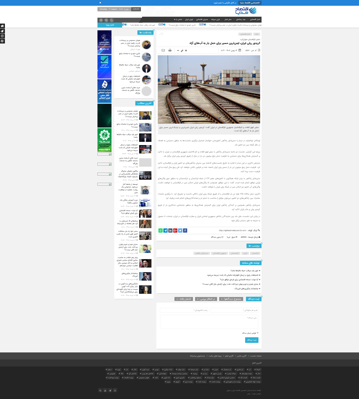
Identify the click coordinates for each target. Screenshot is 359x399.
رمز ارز (205, 373)
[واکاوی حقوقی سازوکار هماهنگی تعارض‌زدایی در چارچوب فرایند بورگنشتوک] (134, 175)
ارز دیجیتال (227, 369)
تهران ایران (189, 19)
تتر (127, 369)
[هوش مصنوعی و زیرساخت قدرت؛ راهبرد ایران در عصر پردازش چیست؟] (134, 44)
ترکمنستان (235, 253)
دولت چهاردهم (247, 373)
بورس (156, 369)
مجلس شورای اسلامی (227, 377)
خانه (256, 34)
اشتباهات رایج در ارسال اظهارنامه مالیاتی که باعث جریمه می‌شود (126, 25)
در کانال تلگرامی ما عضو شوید (225, 2)
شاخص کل (132, 373)
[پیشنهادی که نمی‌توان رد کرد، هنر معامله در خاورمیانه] (134, 224)
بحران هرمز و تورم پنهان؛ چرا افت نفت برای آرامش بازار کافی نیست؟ (230, 284)
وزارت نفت (202, 381)
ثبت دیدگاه (251, 340)
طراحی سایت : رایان (254, 393)
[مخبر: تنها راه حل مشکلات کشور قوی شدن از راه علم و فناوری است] (134, 235)
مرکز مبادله (210, 377)
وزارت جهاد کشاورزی (253, 381)
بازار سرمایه (194, 369)
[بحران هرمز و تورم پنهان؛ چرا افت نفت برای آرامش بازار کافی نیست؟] (134, 248)
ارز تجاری (240, 369)
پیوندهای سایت (215, 355)
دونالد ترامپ (231, 373)
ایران (245, 253)
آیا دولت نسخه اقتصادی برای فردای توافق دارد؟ (239, 279)
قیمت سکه (256, 377)
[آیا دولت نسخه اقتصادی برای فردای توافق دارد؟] (134, 213)
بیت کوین (145, 369)
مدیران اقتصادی (202, 19)
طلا (122, 373)
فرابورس (112, 373)
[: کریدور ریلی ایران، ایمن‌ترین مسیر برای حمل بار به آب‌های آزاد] (163, 50)
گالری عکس (242, 355)
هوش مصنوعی (144, 377)
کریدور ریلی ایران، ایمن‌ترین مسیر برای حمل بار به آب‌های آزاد (224, 43)
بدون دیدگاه (216, 237)
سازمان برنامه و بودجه (179, 373)
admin (244, 237)
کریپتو (177, 381)
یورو (168, 381)
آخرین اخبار (257, 362)
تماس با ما (178, 19)
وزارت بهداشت (113, 377)
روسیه (195, 373)
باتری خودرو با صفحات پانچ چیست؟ (216, 25)
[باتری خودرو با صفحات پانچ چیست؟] (134, 57)
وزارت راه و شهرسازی (233, 381)
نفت (156, 377)
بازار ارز (206, 369)
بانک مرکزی (168, 369)
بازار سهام (181, 369)
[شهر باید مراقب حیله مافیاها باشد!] (134, 68)
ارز (250, 369)
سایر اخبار (228, 19)
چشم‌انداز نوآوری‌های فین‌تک (246, 288)
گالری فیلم (229, 355)
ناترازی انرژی (180, 377)
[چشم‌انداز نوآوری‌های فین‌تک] (134, 276)
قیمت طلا (244, 377)
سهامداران (162, 373)
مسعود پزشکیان (195, 377)
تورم (118, 369)
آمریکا (258, 369)
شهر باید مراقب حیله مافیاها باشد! (176, 25)
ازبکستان (255, 253)
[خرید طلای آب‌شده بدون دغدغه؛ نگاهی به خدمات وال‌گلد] (134, 91)
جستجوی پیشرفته (197, 355)
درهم (109, 369)
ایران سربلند (215, 19)
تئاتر (135, 369)
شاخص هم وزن (147, 373)
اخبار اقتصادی (255, 19)
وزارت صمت (215, 381)
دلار (259, 373)
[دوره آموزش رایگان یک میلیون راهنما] (134, 203)
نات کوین (167, 377)
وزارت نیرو (188, 381)
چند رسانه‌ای (240, 19)
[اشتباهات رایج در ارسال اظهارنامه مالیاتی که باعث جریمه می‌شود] (134, 79)
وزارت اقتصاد (128, 377)
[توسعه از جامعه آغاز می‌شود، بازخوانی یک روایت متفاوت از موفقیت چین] (134, 190)
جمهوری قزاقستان (219, 253)
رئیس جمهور (217, 373)
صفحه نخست (256, 355)
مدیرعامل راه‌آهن (201, 253)
